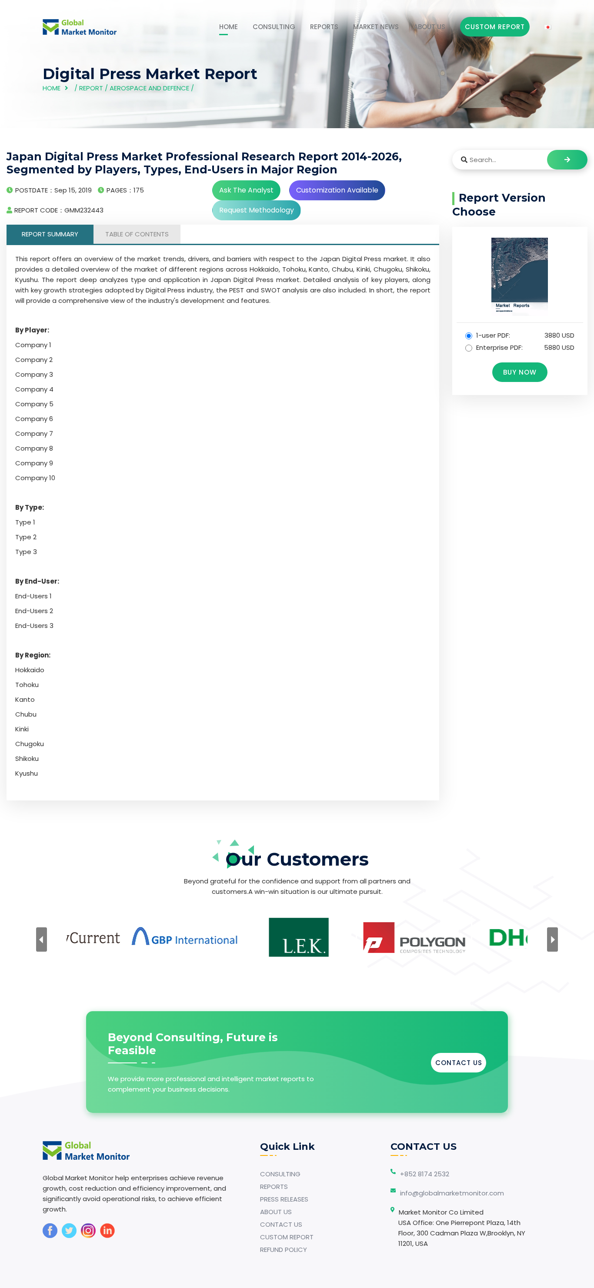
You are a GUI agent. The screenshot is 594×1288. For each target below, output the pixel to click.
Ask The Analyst (246, 190)
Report (91, 88)
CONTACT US (458, 1062)
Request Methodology (256, 210)
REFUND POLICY (283, 1249)
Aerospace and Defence (149, 88)
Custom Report (495, 26)
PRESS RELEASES (284, 1199)
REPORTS (324, 26)
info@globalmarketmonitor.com (452, 1193)
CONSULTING (274, 26)
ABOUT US (429, 26)
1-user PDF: (524, 335)
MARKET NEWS (376, 26)
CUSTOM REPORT (287, 1237)
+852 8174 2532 (424, 1173)
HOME (228, 26)
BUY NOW (520, 372)
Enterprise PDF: (524, 347)
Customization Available (337, 190)
